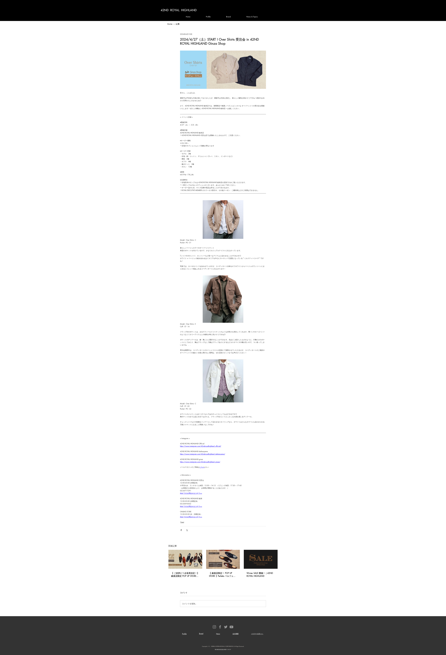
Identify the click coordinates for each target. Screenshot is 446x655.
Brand (201, 633)
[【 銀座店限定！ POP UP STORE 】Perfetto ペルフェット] (223, 559)
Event (182, 522)
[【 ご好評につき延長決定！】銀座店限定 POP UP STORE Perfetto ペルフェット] (185, 559)
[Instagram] (214, 627)
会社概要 (236, 634)
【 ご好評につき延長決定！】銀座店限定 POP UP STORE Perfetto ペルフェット (185, 574)
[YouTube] (231, 627)
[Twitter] (225, 627)
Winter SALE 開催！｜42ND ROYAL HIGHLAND (260, 574)
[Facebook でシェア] (181, 530)
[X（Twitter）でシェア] (187, 530)
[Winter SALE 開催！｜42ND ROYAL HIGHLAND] (261, 559)
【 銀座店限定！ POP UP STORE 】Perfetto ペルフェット (222, 574)
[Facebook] (220, 627)
